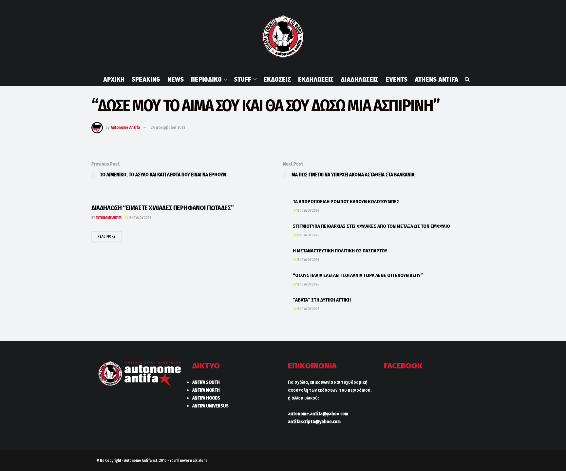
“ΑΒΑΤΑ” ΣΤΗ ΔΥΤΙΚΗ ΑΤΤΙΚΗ (322, 300)
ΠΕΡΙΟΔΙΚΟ (206, 79)
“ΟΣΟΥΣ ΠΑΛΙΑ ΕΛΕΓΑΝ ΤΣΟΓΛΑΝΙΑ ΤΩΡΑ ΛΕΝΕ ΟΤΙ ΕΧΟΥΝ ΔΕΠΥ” (358, 275)
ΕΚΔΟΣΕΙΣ (277, 79)
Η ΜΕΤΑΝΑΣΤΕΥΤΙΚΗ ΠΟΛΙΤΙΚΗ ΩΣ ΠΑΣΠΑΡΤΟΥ (340, 251)
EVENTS (396, 79)
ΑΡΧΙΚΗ (113, 79)
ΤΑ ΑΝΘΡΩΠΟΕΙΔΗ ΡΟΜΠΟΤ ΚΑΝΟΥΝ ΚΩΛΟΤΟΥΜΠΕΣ (346, 202)
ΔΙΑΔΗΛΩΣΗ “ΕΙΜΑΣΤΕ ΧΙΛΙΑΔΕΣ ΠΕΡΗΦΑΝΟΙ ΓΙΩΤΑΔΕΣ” (162, 208)
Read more (110, 236)
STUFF (242, 79)
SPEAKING (146, 79)
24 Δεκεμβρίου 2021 (168, 127)
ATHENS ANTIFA (436, 79)
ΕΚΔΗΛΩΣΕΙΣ (315, 79)
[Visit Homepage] (283, 36)
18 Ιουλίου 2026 (139, 218)
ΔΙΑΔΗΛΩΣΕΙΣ (359, 79)
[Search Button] (467, 79)
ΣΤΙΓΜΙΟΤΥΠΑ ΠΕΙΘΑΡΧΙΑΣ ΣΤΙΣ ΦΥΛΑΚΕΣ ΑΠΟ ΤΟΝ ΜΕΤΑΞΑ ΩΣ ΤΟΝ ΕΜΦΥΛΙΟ (371, 226)
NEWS (175, 79)
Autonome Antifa (125, 127)
